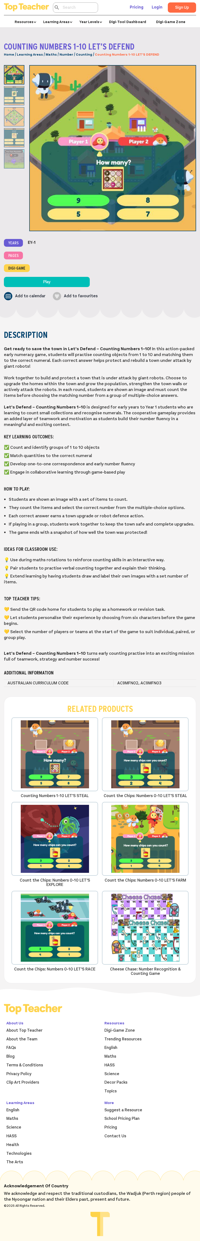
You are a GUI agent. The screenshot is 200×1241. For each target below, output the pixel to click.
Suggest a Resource (123, 1110)
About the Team (21, 1039)
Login (157, 7)
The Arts (14, 1162)
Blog (10, 1056)
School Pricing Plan (122, 1118)
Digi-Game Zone (171, 21)
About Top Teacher (24, 1030)
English (110, 1047)
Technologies (18, 1153)
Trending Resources (122, 1039)
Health (12, 1145)
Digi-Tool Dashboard (127, 21)
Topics (110, 1091)
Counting (84, 54)
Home (9, 54)
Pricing (136, 7)
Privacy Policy (18, 1074)
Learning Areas (30, 54)
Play (46, 282)
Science (111, 1074)
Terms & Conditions (24, 1065)
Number (66, 54)
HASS (109, 1065)
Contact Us (115, 1136)
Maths (51, 54)
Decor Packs (115, 1082)
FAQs (11, 1047)
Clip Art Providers (22, 1082)
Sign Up (182, 7)
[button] (24, 296)
